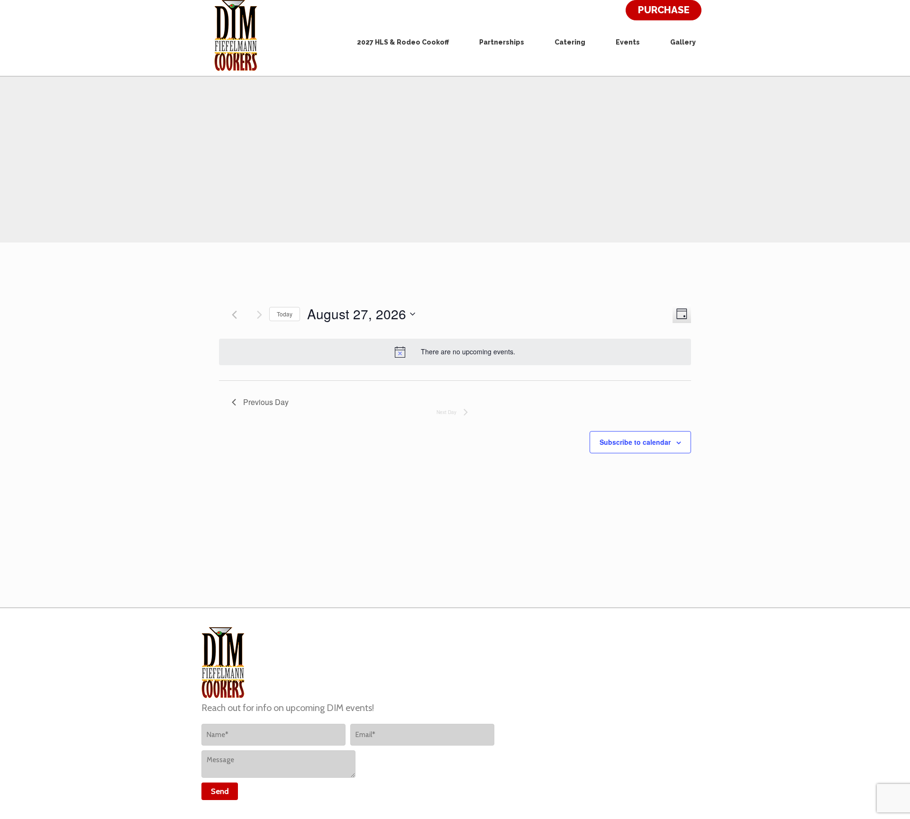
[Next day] (259, 314)
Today (284, 314)
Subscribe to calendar (635, 442)
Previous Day (266, 401)
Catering (570, 42)
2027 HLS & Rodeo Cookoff (403, 42)
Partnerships (501, 42)
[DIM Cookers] (236, 35)
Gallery (683, 42)
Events (628, 42)
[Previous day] (234, 314)
